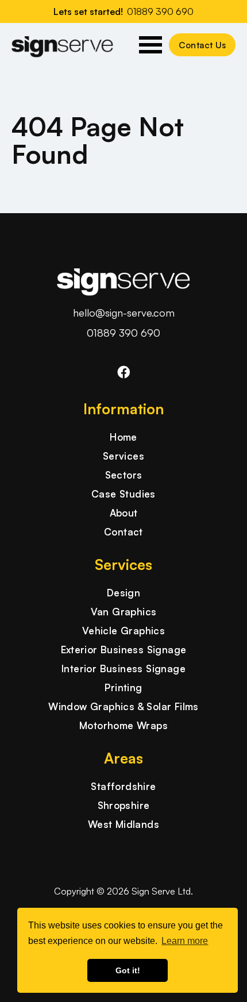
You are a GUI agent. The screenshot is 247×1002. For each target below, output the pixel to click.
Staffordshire (123, 786)
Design (123, 593)
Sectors (123, 475)
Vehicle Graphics (123, 630)
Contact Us (202, 45)
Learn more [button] (184, 941)
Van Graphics (124, 611)
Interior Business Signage (123, 668)
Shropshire (124, 805)
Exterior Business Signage (124, 649)
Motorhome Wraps (123, 725)
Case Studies (123, 494)
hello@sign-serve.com (124, 312)
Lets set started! (123, 11)
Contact (123, 532)
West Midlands (123, 824)
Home (123, 437)
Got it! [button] (127, 970)
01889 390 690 (123, 332)
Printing (123, 687)
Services (123, 456)
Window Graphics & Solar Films (123, 706)
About (124, 513)
